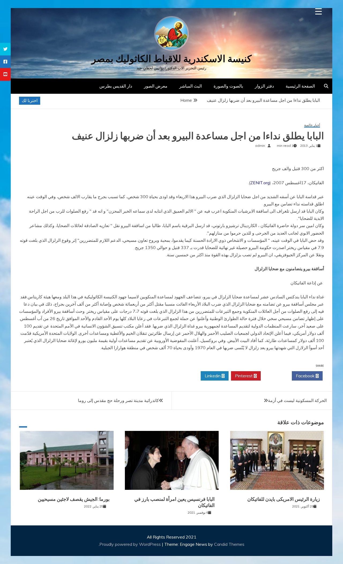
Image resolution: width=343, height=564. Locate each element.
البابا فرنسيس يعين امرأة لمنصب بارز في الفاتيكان (174, 502)
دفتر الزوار (264, 86)
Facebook (306, 375)
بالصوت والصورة (228, 86)
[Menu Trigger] (318, 11)
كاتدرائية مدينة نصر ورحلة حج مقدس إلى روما (118, 400)
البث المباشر (190, 86)
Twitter (274, 375)
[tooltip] (5, 49)
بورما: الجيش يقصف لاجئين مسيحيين (74, 499)
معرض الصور (155, 86)
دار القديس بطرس (115, 86)
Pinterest (244, 375)
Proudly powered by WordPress (130, 544)
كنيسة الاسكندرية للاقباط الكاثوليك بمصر (171, 58)
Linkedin (213, 375)
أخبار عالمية (312, 125)
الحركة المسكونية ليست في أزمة (297, 400)
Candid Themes (229, 544)
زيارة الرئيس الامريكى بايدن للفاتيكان (283, 499)
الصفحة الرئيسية (300, 86)
